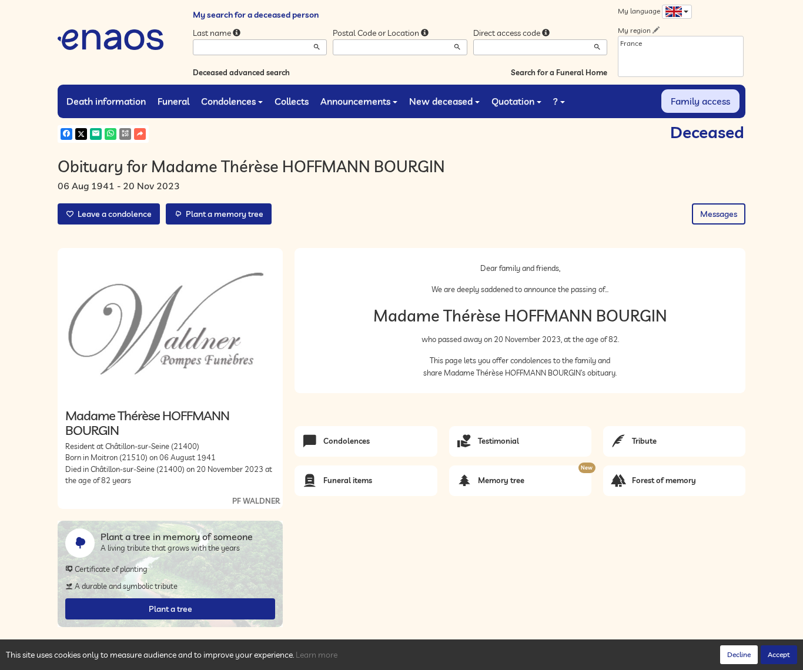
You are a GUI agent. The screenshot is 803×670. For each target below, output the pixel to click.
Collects (292, 101)
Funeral (173, 101)
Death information (106, 101)
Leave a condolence (113, 214)
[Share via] (140, 134)
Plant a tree (170, 609)
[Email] (96, 134)
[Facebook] (66, 134)
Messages (718, 214)
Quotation (512, 101)
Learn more (316, 654)
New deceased (441, 101)
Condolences (228, 101)
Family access (700, 101)
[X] (81, 134)
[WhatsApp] (110, 134)
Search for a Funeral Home (559, 72)
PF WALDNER (256, 500)
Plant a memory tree (222, 214)
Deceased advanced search (241, 72)
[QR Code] (125, 134)
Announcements (355, 101)
